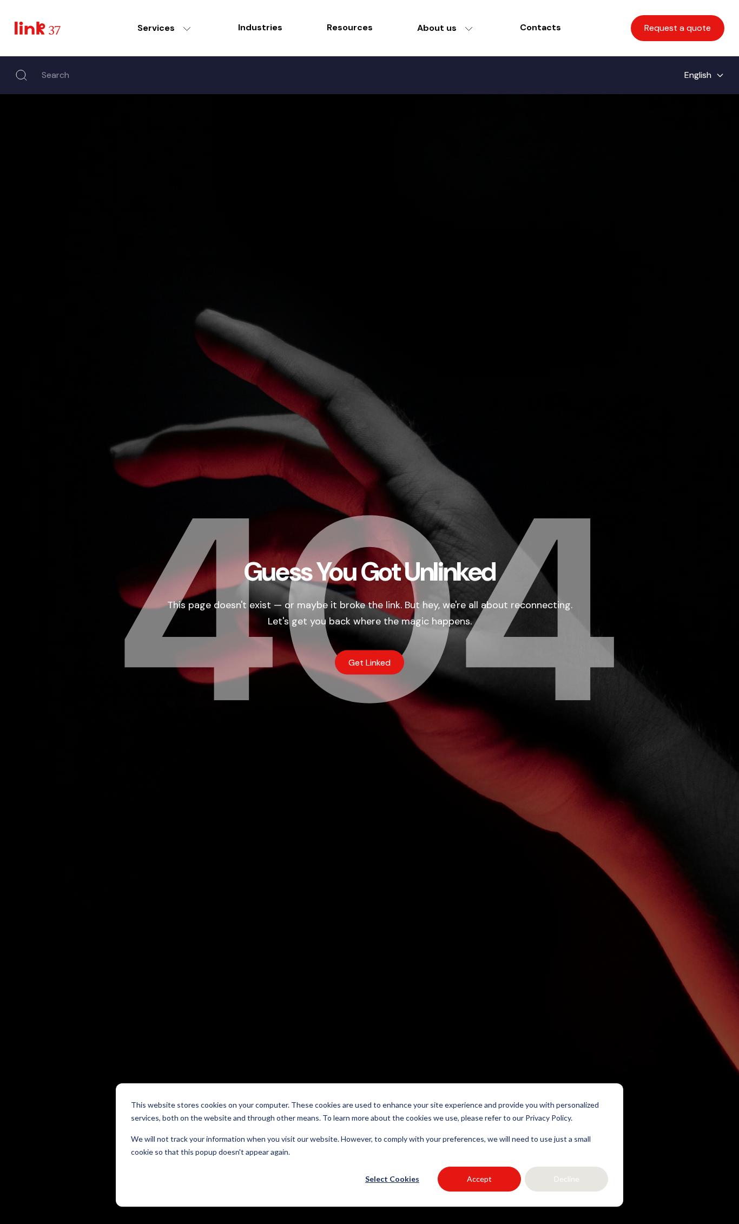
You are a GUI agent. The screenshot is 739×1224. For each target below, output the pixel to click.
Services (156, 28)
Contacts (540, 27)
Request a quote (677, 28)
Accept (479, 1178)
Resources (350, 27)
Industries (260, 27)
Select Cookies (392, 1178)
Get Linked (369, 662)
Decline (566, 1178)
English (697, 75)
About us (437, 28)
